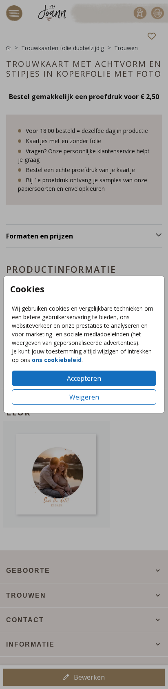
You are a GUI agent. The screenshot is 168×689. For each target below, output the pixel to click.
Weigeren (84, 397)
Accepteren (84, 378)
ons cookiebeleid (57, 360)
